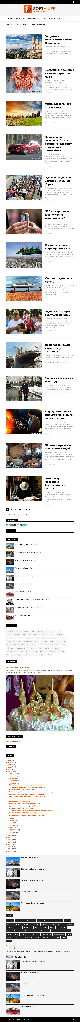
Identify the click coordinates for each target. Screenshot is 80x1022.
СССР (26, 631)
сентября (13, 781)
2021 (10, 765)
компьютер (28, 641)
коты (45, 641)
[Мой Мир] (12, 525)
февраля (13, 830)
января (13, 832)
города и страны (13, 634)
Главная (8, 2)
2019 (10, 769)
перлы (63, 645)
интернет (62, 638)
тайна (62, 651)
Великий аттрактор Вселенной (25, 560)
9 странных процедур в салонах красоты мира (59, 73)
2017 (10, 835)
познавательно (21, 648)
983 (20, 509)
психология (56, 648)
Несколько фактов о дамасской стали (28, 552)
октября (13, 778)
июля (12, 818)
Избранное (20, 18)
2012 (10, 847)
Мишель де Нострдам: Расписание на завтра (26, 815)
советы (43, 651)
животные (10, 638)
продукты (33, 648)
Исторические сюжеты (53, 18)
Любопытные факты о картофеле (26, 544)
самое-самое (24, 651)
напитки (27, 931)
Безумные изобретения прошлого (27, 576)
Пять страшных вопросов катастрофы (28, 607)
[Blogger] (18, 525)
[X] (15, 525)
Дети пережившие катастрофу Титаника (58, 348)
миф (8, 645)
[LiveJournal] (21, 525)
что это (56, 937)
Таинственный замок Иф (23, 568)
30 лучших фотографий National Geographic (59, 40)
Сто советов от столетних (17, 667)
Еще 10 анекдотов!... (13, 741)
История (10, 631)
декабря (13, 774)
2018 (10, 772)
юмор (43, 655)
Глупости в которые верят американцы (24, 803)
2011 (9, 849)
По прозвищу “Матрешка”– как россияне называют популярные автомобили (58, 143)
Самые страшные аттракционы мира (23, 799)
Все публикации (38, 24)
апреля (13, 825)
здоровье (29, 638)
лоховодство (61, 641)
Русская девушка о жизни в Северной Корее (58, 181)
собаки (34, 651)
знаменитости (40, 638)
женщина (59, 634)
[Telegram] (26, 525)
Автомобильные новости (23, 615)
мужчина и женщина (21, 645)
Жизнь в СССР (12, 24)
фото (27, 655)
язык (49, 655)
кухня (52, 641)
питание (10, 648)
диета (51, 634)
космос (37, 641)
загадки (20, 638)
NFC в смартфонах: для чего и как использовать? (57, 215)
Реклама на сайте (11, 946)
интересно (52, 638)
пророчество (44, 648)
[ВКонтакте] (7, 525)
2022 (10, 762)
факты (20, 655)
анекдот (41, 631)
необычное (42, 645)
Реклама (15, 2)
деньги (36, 634)
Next (27, 509)
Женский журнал (34, 18)
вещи (58, 631)
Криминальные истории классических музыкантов (32, 600)
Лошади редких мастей (23, 584)
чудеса (35, 655)
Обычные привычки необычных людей (24, 813)
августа (13, 783)
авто (33, 631)
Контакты (22, 2)
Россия (18, 631)
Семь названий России (23, 592)
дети (43, 634)
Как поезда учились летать (19, 801)
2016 (10, 837)
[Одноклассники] (10, 525)
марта (12, 827)
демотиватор (26, 634)
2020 (10, 767)
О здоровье (25, 24)
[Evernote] (23, 525)
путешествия (11, 651)
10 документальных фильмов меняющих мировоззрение (58, 415)
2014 (10, 842)
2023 (10, 760)
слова (69, 934)
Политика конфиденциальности (15, 948)
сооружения (53, 651)
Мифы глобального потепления (21, 789)
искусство (10, 641)
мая (11, 823)
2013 (10, 844)
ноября (13, 776)
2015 (10, 840)
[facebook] (73, 2)
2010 (10, 851)
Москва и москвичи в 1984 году (21, 808)
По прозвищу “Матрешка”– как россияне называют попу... (31, 792)
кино (19, 641)
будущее (50, 631)
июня (12, 820)
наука (33, 645)
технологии (11, 655)
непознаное (53, 645)
